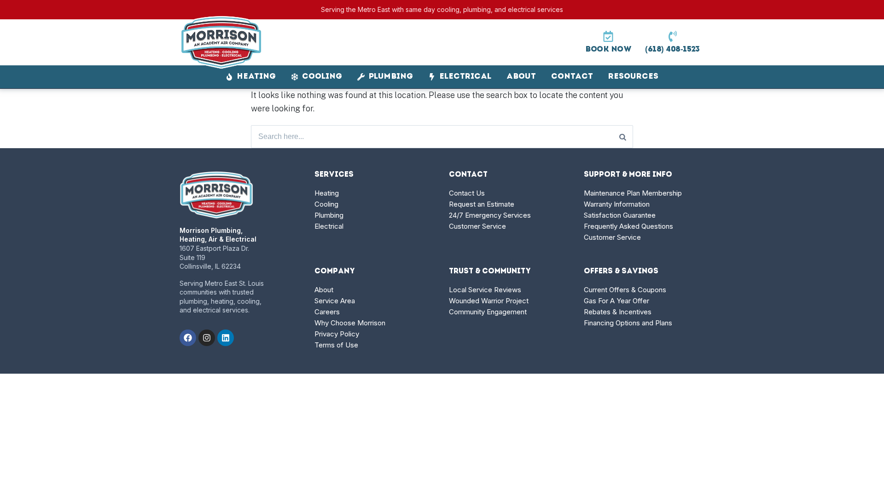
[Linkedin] (225, 337)
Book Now (608, 49)
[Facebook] (188, 337)
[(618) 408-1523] (672, 36)
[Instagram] (206, 337)
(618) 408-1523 (672, 49)
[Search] (622, 136)
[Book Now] (608, 36)
